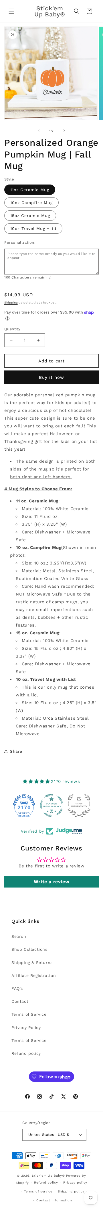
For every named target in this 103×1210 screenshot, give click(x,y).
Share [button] (16, 751)
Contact (19, 1001)
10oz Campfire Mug (31, 202)
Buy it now (51, 377)
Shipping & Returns (32, 962)
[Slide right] (64, 130)
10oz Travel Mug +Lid (33, 228)
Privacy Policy (26, 1027)
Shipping (11, 302)
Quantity (12, 329)
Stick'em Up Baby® (48, 1176)
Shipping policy (71, 1191)
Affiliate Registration (33, 975)
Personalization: (20, 242)
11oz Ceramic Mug (29, 189)
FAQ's (17, 988)
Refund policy (26, 1053)
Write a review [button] (51, 881)
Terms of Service (29, 1014)
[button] (11, 11)
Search (18, 936)
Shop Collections (29, 949)
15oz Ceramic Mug (30, 215)
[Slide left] (39, 130)
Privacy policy (75, 1182)
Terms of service (38, 1191)
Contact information (54, 1200)
